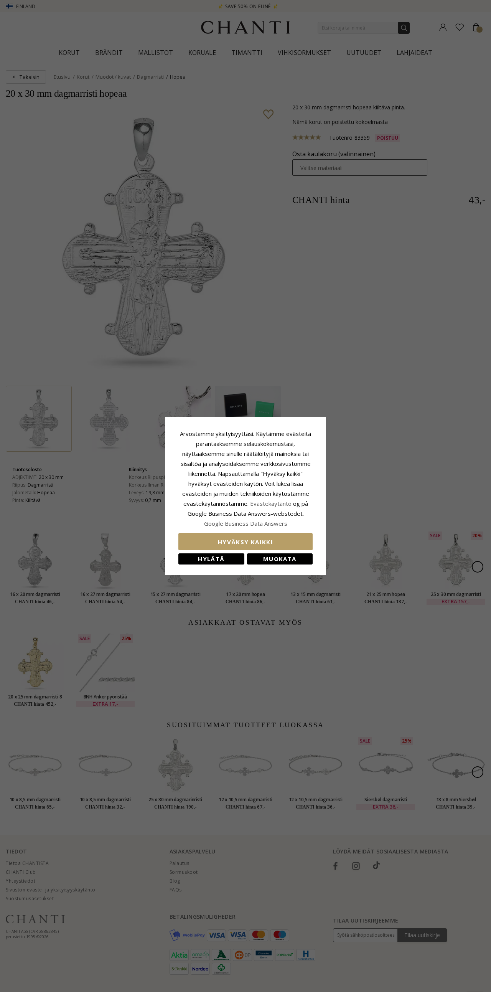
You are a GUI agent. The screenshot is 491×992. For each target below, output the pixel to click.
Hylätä (211, 559)
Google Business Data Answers (245, 523)
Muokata (279, 559)
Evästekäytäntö (271, 503)
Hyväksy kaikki (245, 542)
